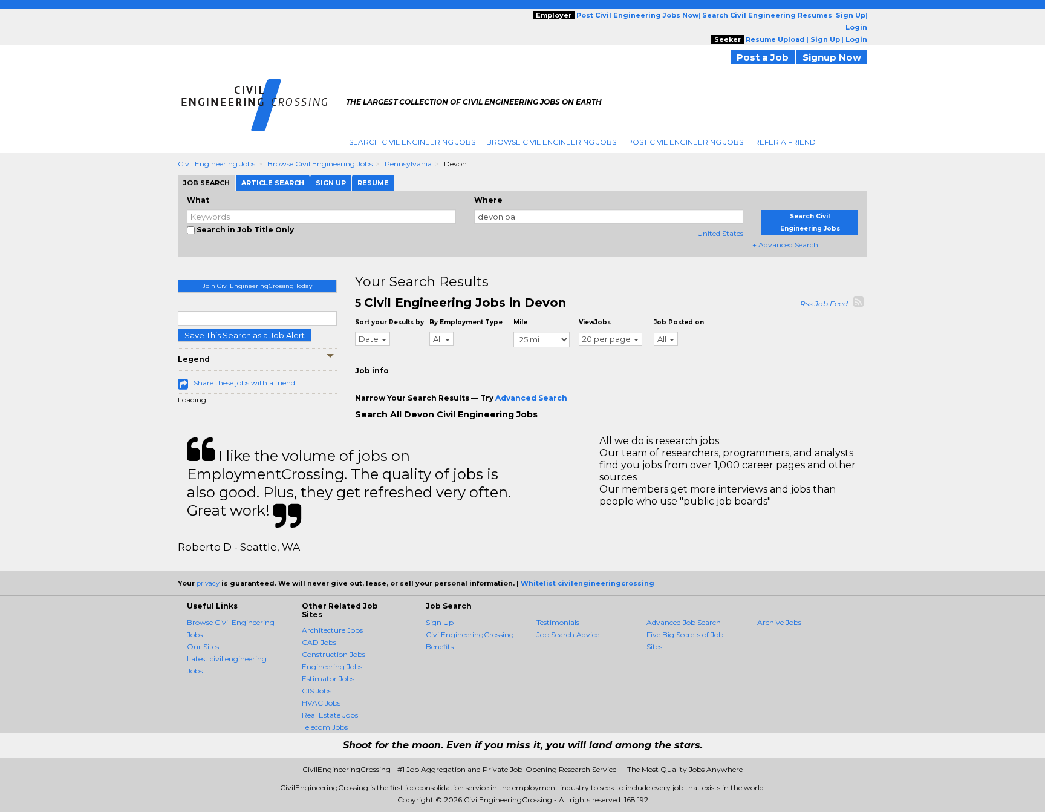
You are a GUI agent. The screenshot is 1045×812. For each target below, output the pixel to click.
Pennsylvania (408, 163)
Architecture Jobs (332, 630)
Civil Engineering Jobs (216, 163)
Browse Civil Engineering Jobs (551, 141)
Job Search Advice (567, 634)
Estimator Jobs (328, 678)
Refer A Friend (785, 141)
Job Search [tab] (206, 182)
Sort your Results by (389, 322)
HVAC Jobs (321, 702)
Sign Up (440, 622)
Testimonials (557, 622)
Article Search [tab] (272, 182)
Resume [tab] (373, 182)
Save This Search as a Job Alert (244, 335)
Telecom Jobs (325, 727)
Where (488, 200)
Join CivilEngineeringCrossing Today (257, 286)
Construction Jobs (333, 654)
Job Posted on (679, 322)
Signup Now (831, 57)
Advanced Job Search (683, 622)
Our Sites (203, 646)
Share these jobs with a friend (244, 382)
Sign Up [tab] (331, 182)
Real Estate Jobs (330, 714)
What (198, 200)
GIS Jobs (316, 690)
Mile (520, 322)
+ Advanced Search (785, 244)
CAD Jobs (319, 642)
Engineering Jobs (332, 666)
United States (720, 233)
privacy (208, 583)
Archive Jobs (779, 622)
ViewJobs (595, 322)
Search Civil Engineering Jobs (412, 141)
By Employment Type (466, 322)
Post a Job (763, 57)
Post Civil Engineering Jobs (685, 141)
